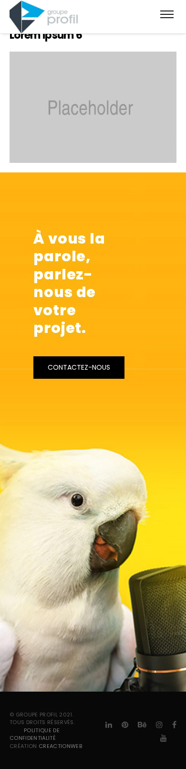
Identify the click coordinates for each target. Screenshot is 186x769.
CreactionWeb (60, 746)
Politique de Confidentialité (35, 734)
